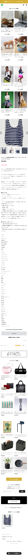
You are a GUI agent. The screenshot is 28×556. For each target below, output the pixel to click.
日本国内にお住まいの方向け (14, 337)
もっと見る (7, 34)
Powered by (12, 543)
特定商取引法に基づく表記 (7, 536)
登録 (22, 491)
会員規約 (3, 538)
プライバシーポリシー (6, 534)
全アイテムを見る (14, 479)
